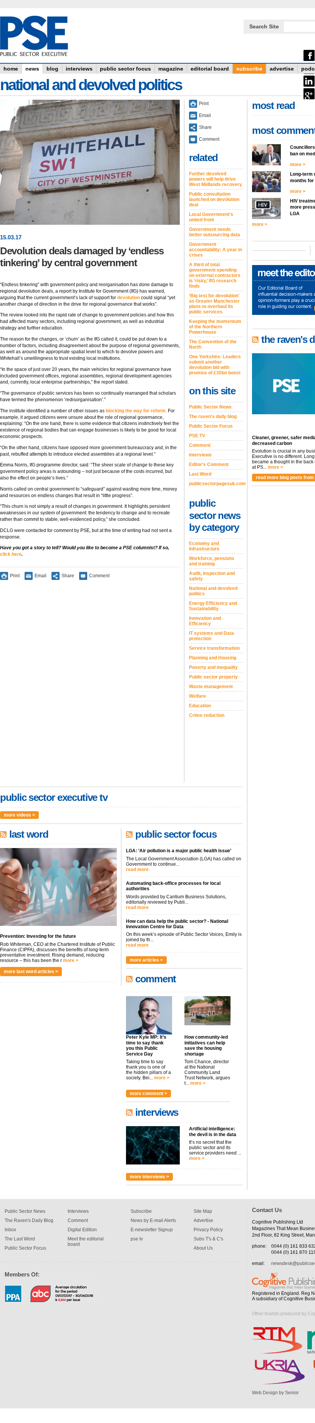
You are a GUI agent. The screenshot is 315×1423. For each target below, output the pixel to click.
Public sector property (213, 677)
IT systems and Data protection (211, 636)
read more (137, 869)
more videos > (19, 815)
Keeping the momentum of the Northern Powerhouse (215, 327)
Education (200, 705)
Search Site (264, 26)
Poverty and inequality (213, 667)
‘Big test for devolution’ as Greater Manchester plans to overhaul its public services (214, 304)
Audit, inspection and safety (212, 576)
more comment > (148, 1093)
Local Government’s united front (211, 217)
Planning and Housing (212, 657)
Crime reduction (206, 715)
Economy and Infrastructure (204, 546)
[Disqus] (90, 686)
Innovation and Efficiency (205, 621)
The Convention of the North (213, 344)
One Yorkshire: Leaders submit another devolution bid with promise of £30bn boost (215, 365)
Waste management (211, 686)
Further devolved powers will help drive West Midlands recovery (215, 179)
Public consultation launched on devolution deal (214, 199)
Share (67, 575)
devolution (128, 297)
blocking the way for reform (136, 410)
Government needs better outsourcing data (214, 232)
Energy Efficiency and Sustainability (213, 606)
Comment (99, 575)
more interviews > (149, 1176)
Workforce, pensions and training (211, 561)
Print (15, 575)
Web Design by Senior (275, 1392)
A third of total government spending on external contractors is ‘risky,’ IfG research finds (214, 275)
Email (40, 575)
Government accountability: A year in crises (215, 250)
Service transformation (214, 648)
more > (70, 960)
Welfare (197, 696)
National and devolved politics (213, 591)
